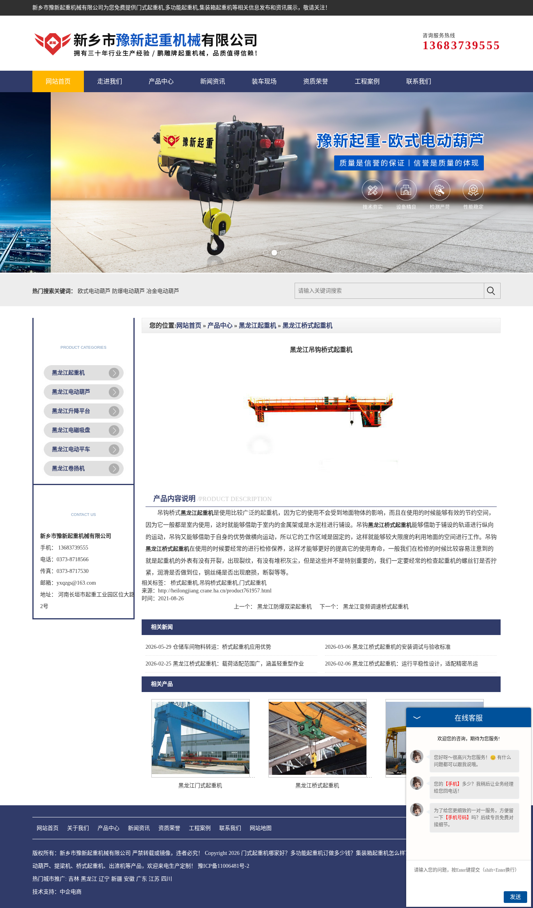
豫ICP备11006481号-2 (223, 866)
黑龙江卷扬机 (68, 468)
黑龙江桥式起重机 (307, 325)
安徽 (129, 879)
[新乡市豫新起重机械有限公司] (147, 43)
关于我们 (78, 828)
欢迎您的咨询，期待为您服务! (468, 739)
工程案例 (200, 828)
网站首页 (188, 325)
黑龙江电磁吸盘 (71, 430)
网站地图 (261, 828)
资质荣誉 (169, 828)
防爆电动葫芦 (129, 291)
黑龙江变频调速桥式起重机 (375, 607)
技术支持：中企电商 (57, 892)
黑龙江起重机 (68, 373)
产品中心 (220, 325)
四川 (166, 879)
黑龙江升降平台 (71, 411)
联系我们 (230, 828)
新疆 (116, 879)
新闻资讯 (139, 828)
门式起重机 (149, 8)
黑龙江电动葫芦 (71, 392)
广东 (141, 879)
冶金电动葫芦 (162, 291)
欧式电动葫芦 (95, 291)
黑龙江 (89, 879)
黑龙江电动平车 (71, 449)
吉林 (73, 879)
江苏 (154, 879)
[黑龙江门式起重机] (200, 776)
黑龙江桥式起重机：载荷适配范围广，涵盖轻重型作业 (225, 664)
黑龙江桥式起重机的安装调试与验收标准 (388, 647)
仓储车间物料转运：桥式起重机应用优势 (208, 647)
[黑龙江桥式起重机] (317, 776)
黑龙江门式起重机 (200, 785)
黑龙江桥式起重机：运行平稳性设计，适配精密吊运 (401, 664)
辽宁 (104, 879)
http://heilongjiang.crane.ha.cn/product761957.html (215, 591)
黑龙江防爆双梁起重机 (284, 607)
